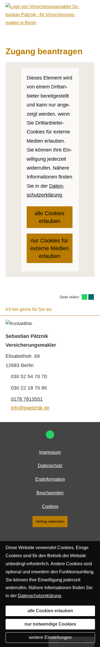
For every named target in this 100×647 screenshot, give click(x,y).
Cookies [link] (50, 506)
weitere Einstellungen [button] (50, 637)
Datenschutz (50, 465)
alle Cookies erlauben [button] (49, 217)
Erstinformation (50, 479)
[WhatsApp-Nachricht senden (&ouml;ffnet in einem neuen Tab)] (50, 434)
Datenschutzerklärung (39, 595)
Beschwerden (50, 492)
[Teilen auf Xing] (91, 297)
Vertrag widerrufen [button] (50, 521)
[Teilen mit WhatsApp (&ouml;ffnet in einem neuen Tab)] (84, 297)
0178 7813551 (27, 399)
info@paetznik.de (30, 408)
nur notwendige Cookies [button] (50, 624)
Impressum (50, 452)
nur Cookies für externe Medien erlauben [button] (49, 248)
